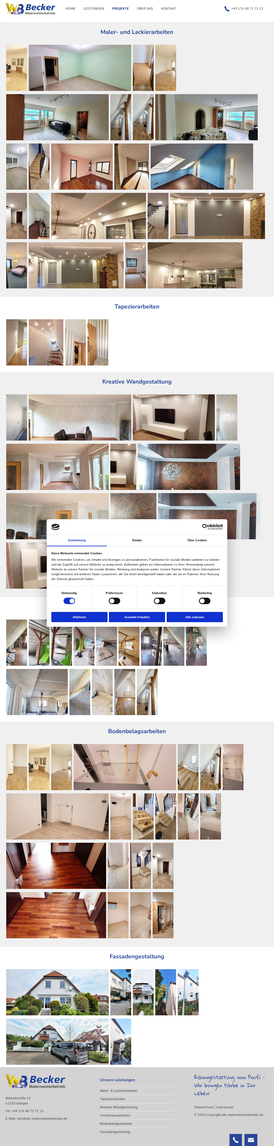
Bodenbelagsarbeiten (116, 1124)
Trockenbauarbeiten (115, 1115)
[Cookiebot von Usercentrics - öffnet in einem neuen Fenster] (205, 527)
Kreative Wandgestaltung (118, 1107)
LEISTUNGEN (93, 8)
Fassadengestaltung (115, 1132)
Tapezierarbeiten (112, 1099)
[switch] (114, 601)
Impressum (224, 1107)
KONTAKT (168, 8)
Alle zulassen (194, 617)
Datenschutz (203, 1107)
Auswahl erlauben (137, 617)
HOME (70, 8)
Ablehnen (79, 617)
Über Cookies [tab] (197, 540)
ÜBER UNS (145, 8)
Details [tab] (137, 540)
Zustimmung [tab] (77, 540)
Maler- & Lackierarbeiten (118, 1091)
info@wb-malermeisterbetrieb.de (42, 1119)
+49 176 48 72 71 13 (247, 8)
